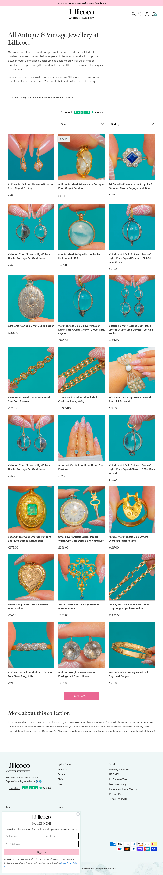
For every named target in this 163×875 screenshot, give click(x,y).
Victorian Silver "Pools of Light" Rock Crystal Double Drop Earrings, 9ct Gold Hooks (131, 329)
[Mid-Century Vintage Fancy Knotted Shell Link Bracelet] (132, 370)
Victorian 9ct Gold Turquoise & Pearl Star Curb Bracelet (29, 399)
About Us (62, 769)
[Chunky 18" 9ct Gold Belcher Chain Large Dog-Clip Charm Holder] (132, 577)
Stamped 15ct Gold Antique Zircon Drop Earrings (81, 467)
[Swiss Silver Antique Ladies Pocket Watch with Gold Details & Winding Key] (81, 509)
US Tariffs (114, 774)
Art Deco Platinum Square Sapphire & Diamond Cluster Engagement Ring (130, 186)
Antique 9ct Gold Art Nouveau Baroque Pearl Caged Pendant (81, 186)
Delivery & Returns (119, 769)
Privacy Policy (117, 793)
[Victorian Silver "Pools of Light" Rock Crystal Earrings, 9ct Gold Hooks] (31, 227)
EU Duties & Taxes (118, 779)
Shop (24, 97)
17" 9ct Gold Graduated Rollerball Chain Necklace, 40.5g (78, 399)
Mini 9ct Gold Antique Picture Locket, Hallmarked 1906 (79, 256)
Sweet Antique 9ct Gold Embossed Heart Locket (28, 606)
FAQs (60, 779)
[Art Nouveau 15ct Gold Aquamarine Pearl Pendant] (81, 577)
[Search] (133, 14)
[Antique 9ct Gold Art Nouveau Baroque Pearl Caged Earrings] (31, 157)
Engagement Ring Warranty (124, 788)
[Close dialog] (78, 814)
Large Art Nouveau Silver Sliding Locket (31, 325)
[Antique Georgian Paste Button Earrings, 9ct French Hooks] (81, 645)
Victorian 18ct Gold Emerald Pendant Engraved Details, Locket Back (29, 538)
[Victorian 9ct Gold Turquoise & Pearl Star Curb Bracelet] (31, 370)
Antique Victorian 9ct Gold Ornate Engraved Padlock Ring (128, 538)
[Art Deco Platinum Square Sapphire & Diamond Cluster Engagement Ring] (132, 157)
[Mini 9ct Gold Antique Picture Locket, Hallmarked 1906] (81, 227)
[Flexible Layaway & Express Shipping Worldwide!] (81, 3)
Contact (62, 774)
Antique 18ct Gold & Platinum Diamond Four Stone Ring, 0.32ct (30, 674)
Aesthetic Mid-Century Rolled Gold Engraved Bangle (129, 674)
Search (61, 784)
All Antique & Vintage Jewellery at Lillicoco (51, 97)
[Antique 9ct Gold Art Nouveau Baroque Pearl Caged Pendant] (81, 157)
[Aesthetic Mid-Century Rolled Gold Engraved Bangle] (132, 645)
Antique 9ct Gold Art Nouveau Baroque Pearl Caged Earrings (30, 186)
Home (15, 97)
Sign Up (41, 852)
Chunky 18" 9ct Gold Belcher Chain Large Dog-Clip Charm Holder (129, 606)
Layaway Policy (117, 784)
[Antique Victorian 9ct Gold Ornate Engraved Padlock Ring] (132, 509)
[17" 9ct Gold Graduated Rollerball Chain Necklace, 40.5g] (81, 370)
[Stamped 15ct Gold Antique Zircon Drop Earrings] (81, 438)
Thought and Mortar (104, 868)
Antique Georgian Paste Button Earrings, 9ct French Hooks (76, 674)
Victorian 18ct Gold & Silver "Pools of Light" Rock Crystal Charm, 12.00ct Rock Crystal (81, 329)
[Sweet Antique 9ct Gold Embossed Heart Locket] (31, 577)
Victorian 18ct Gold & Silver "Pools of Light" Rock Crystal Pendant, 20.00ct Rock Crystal (130, 257)
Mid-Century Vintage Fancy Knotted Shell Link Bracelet (130, 399)
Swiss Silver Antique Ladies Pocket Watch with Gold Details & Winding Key (81, 538)
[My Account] (147, 14)
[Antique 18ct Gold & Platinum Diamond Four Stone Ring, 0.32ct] (31, 645)
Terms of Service (118, 798)
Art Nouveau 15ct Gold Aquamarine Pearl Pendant (78, 606)
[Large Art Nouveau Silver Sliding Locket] (31, 298)
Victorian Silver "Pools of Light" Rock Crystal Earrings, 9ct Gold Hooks (29, 256)
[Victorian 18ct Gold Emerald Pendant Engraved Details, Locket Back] (31, 509)
